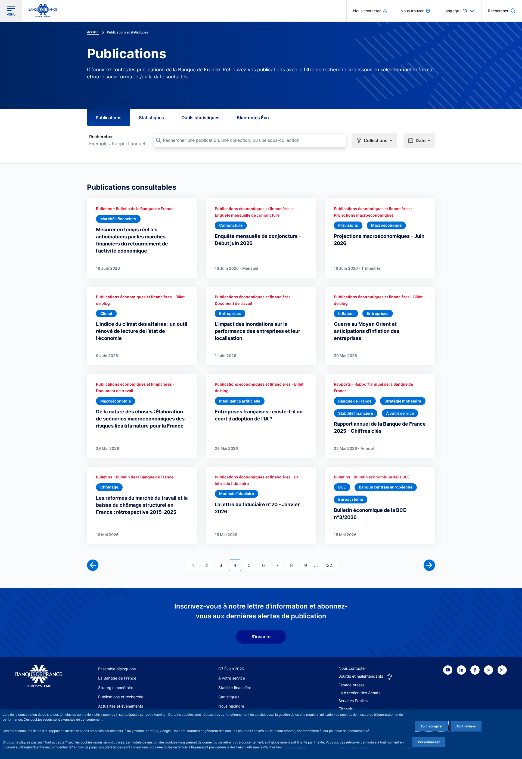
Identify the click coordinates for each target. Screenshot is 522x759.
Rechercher (101, 136)
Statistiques (151, 117)
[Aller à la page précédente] (92, 565)
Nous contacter (352, 668)
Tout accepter (432, 726)
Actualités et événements (120, 706)
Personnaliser (429, 742)
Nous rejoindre (231, 706)
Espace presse (351, 685)
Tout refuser (466, 726)
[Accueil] (38, 676)
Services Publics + (354, 700)
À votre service (231, 678)
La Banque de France (117, 678)
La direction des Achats (359, 692)
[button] (501, 10)
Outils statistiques (200, 117)
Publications (109, 117)
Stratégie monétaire (115, 687)
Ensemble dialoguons (117, 668)
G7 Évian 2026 (231, 668)
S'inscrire (261, 636)
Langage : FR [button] (455, 10)
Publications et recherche (120, 697)
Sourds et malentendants (360, 676)
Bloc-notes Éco (253, 117)
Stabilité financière (234, 687)
